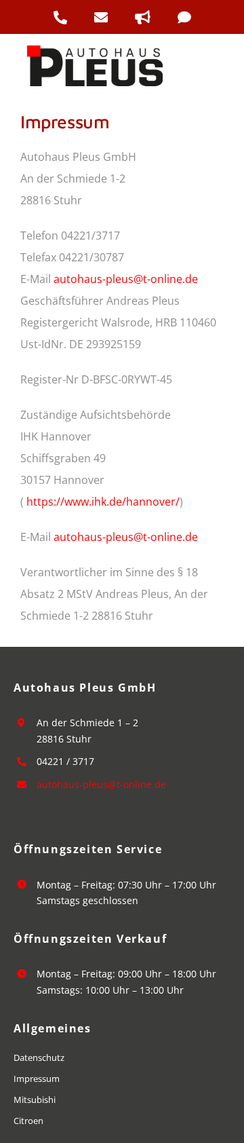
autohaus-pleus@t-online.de (126, 278)
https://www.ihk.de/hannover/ (103, 501)
